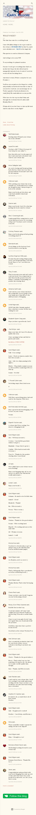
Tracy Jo (11, 272)
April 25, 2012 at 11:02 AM (15, 313)
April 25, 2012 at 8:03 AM (15, 238)
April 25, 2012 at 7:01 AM (14, 141)
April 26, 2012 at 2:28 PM (15, 633)
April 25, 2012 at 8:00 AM (15, 226)
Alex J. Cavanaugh (14, 216)
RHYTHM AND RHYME (16, 407)
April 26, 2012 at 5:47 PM (15, 702)
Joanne (10, 203)
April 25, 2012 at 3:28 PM (15, 538)
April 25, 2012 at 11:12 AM (14, 324)
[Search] (32, 3)
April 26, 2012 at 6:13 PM (14, 729)
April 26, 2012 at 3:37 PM (15, 671)
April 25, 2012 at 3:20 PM (15, 488)
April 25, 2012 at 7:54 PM (15, 552)
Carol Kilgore (12, 350)
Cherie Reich (12, 592)
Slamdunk (11, 244)
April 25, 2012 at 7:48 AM (15, 210)
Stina (10, 722)
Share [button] (4, 122)
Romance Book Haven (15, 745)
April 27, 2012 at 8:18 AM (14, 764)
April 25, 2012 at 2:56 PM (14, 477)
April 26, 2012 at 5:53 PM (14, 716)
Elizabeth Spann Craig (15, 318)
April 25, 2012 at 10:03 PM (15, 562)
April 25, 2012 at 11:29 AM (15, 375)
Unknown (11, 181)
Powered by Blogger (19, 809)
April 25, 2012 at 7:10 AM (14, 160)
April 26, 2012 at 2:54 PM (15, 649)
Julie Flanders (12, 677)
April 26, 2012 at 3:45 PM (15, 688)
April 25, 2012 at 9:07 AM (15, 283)
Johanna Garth (13, 289)
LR (9, 464)
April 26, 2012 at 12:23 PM (15, 599)
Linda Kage (12, 304)
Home (5, 24)
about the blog (11, 125)
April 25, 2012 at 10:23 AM (15, 299)
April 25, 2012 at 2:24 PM (15, 458)
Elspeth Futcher (13, 422)
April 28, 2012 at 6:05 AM (15, 781)
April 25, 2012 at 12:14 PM (15, 389)
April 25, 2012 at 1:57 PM (14, 417)
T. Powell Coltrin (13, 380)
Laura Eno (11, 146)
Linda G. (11, 483)
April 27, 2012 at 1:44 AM (14, 752)
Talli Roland (12, 134)
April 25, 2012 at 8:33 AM (15, 250)
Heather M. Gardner (14, 694)
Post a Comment (8, 786)
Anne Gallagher (13, 165)
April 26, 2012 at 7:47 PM (15, 739)
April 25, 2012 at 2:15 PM (14, 429)
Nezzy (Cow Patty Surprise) (17, 605)
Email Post (10, 122)
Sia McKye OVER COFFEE (16, 342)
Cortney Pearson (13, 231)
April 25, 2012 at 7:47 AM (15, 198)
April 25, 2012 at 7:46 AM (15, 176)
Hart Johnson (12, 639)
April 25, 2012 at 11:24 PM (15, 575)
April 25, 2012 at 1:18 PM (14, 401)
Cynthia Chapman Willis (16, 256)
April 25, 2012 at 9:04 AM (15, 266)
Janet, (10, 769)
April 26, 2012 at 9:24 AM (15, 587)
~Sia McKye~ (12, 329)
